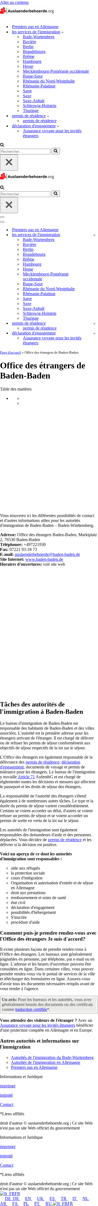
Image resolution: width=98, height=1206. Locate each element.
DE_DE (12, 1198)
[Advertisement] (49, 459)
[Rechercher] (2, 145)
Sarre (27, 91)
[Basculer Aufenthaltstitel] (94, 323)
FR (17, 1193)
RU (49, 1203)
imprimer (8, 1086)
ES (53, 1198)
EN (28, 1198)
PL (26, 1203)
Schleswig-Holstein (39, 105)
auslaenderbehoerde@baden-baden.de (47, 554)
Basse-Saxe (33, 76)
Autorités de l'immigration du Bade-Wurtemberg (52, 1057)
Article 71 (26, 776)
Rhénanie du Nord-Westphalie (49, 81)
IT (75, 1198)
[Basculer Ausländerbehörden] (94, 235)
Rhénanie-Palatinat (39, 86)
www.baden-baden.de (44, 559)
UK (41, 1198)
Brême (28, 56)
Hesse (28, 66)
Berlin (28, 46)
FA (15, 1203)
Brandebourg (34, 51)
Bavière (29, 41)
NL (85, 1198)
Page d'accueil (10, 352)
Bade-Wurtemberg (38, 36)
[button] (62, 32)
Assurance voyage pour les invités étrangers (52, 133)
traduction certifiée (31, 1009)
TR (64, 1198)
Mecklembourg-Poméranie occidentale (56, 71)
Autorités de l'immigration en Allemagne (45, 1062)
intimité (6, 1095)
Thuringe (31, 110)
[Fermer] (9, 162)
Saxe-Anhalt (33, 100)
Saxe (27, 95)
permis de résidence (40, 120)
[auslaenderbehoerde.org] (27, 17)
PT (37, 1203)
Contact (6, 1104)
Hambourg (32, 61)
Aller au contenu (14, 2)
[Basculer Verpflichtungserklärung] (94, 333)
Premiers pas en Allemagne (35, 26)
